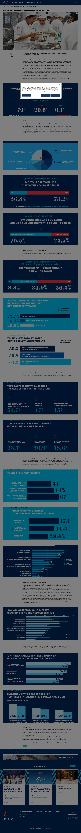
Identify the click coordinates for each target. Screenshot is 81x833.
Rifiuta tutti (45, 95)
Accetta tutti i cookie (55, 95)
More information (45, 91)
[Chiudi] (59, 84)
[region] (41, 91)
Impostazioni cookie (27, 95)
